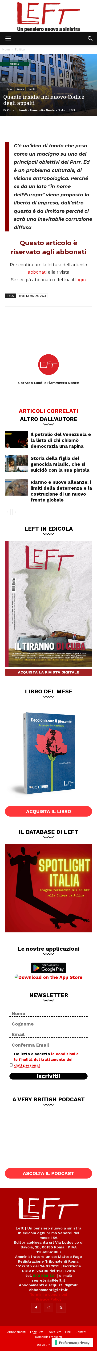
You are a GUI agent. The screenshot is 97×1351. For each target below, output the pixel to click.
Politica (20, 49)
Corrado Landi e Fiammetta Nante (31, 110)
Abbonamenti (16, 1332)
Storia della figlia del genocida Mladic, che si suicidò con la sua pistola (60, 464)
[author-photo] (48, 376)
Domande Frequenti (48, 1337)
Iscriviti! (49, 1076)
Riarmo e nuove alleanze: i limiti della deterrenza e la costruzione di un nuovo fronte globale (61, 491)
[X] (27, 128)
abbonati (37, 272)
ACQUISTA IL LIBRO (48, 811)
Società (31, 89)
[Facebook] (12, 128)
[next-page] (15, 512)
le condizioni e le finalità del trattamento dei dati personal (46, 1059)
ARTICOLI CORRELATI (48, 411)
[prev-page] (8, 512)
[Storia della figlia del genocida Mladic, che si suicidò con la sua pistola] (16, 463)
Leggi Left (36, 1332)
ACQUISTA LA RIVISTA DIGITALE (48, 672)
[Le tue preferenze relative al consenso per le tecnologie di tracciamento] (72, 1342)
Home (6, 49)
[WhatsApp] (43, 128)
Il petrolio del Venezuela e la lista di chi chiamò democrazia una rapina (61, 440)
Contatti (81, 1332)
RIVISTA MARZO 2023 (32, 296)
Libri (68, 1332)
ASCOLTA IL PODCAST (48, 1173)
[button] (8, 38)
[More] (58, 128)
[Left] (48, 16)
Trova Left (54, 1332)
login (80, 279)
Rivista (20, 89)
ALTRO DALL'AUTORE (48, 419)
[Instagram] (48, 1307)
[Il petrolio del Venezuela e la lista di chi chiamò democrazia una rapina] (16, 439)
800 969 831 (44, 1275)
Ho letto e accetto (46, 1059)
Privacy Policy (48, 1299)
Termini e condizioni (48, 1294)
